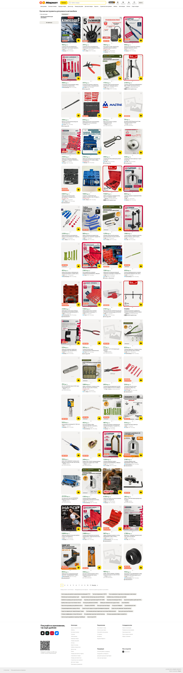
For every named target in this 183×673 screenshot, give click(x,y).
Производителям (126, 632)
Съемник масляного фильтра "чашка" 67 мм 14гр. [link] (132, 159)
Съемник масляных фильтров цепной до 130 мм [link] (112, 159)
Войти (140, 2)
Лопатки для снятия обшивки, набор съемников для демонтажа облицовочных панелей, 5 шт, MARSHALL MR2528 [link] (70, 85)
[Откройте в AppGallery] (52, 634)
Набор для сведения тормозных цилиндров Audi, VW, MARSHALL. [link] (69, 350)
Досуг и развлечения (76, 627)
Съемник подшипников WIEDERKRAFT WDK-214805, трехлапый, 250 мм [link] (133, 85)
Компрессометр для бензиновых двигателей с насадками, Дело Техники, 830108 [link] (111, 85)
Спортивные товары (76, 655)
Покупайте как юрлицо (102, 632)
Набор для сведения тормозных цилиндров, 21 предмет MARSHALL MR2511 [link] (70, 159)
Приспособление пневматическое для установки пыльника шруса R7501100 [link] (112, 311)
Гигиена (73, 634)
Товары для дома (75, 640)
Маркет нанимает (126, 636)
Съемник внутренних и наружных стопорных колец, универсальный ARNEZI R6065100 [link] (90, 85)
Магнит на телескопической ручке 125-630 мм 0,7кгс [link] (70, 122)
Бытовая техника (75, 632)
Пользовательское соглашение (18, 670)
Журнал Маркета (101, 638)
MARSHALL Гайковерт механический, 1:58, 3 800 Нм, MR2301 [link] (133, 536)
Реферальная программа (128, 630)
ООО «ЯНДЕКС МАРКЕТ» (175, 669)
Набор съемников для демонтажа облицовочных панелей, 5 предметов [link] (91, 236)
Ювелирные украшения (76, 664)
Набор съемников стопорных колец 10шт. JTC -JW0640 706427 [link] (111, 196)
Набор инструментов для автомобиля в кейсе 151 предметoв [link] (112, 499)
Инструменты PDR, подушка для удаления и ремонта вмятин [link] (111, 47)
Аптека (72, 642)
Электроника (74, 636)
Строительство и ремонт (77, 660)
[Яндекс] (179, 671)
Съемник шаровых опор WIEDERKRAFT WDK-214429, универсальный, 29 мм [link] (130, 462)
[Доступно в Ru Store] (57, 634)
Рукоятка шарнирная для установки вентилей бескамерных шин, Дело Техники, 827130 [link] (132, 273)
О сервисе (99, 634)
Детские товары (75, 662)
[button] (65, 14)
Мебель (73, 630)
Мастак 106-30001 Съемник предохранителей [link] (110, 122)
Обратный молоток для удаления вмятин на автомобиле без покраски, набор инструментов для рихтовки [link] (70, 236)
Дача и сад (73, 649)
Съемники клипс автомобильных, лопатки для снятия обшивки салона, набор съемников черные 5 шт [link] (91, 47)
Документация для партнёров (104, 655)
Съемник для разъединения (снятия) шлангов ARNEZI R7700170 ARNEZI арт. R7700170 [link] (111, 387)
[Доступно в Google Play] (47, 634)
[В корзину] (78, 40)
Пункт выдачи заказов (127, 634)
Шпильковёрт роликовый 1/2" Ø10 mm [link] (71, 424)
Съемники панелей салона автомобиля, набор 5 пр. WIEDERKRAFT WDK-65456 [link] (130, 387)
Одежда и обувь (75, 638)
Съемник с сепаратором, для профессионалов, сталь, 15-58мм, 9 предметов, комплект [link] (91, 196)
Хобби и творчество (75, 647)
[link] (75, 594)
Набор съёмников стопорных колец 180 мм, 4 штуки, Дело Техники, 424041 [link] (91, 387)
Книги (72, 651)
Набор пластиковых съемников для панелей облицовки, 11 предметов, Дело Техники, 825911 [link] (111, 425)
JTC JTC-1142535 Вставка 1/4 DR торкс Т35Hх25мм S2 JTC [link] (70, 386)
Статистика (6, 670)
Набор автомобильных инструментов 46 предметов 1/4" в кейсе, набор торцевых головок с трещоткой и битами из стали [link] (91, 159)
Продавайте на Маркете (102, 653)
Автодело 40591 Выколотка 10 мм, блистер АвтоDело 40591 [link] (132, 122)
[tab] (43, 6)
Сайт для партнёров (102, 658)
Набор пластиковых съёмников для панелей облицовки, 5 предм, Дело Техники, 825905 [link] (70, 273)
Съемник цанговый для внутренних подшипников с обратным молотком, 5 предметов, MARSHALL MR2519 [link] (92, 536)
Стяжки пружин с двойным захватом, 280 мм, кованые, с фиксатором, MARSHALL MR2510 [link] (133, 236)
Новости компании (126, 627)
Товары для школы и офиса (77, 653)
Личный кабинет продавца (103, 651)
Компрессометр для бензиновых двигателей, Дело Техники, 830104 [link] (111, 236)
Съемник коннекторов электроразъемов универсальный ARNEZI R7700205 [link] (91, 350)
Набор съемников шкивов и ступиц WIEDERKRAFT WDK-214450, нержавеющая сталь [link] (111, 536)
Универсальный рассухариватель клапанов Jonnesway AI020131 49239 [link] (132, 311)
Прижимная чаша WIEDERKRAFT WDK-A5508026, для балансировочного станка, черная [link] (133, 574)
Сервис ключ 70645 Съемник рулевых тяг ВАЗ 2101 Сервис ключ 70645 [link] (92, 462)
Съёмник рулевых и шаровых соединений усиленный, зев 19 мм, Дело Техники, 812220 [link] (91, 499)
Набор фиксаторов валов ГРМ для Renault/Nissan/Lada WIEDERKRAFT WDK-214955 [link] (70, 311)
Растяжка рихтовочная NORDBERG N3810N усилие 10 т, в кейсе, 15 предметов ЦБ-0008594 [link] (70, 499)
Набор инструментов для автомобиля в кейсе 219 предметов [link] (70, 536)
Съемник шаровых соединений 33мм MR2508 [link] (132, 196)
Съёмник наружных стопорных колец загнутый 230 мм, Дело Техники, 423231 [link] (133, 350)
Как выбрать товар (101, 627)
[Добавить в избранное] (79, 18)
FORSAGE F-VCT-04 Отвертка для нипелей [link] (111, 349)
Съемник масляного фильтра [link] (131, 424)
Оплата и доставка (101, 630)
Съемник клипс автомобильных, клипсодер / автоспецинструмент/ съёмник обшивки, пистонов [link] (70, 47)
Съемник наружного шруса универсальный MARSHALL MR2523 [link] (111, 462)
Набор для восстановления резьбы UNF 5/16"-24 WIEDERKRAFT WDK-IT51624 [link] (70, 574)
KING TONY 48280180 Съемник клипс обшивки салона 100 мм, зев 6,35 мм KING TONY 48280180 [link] (70, 462)
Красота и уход (74, 645)
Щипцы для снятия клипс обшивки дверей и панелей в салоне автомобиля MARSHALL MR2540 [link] (132, 47)
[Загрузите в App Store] (43, 634)
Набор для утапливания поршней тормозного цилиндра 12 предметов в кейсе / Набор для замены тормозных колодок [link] (112, 273)
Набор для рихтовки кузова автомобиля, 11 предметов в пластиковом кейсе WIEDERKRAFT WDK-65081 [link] (70, 196)
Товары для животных (76, 657)
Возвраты (99, 636)
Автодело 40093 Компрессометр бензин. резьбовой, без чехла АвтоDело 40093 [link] (90, 574)
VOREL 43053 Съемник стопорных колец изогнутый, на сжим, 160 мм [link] (111, 574)
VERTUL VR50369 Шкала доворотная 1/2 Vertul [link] (132, 499)
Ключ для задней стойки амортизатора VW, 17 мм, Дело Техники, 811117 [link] (90, 425)
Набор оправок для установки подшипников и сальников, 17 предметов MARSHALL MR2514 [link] (90, 311)
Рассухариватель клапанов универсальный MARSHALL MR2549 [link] (91, 273)
